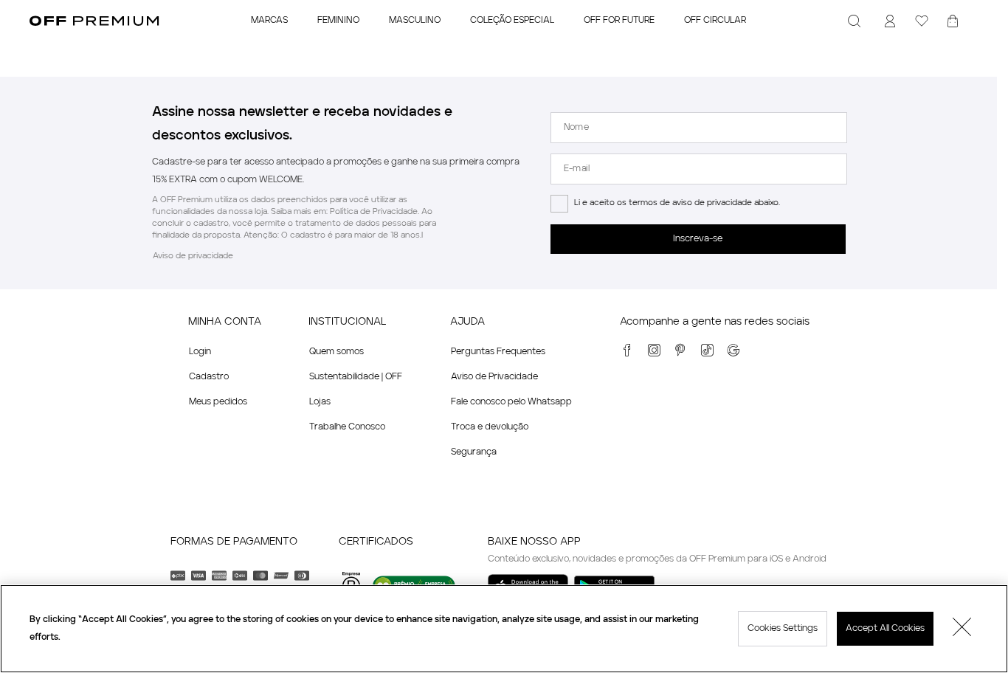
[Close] (962, 628)
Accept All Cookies (885, 628)
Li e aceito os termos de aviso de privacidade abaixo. (677, 203)
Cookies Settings (783, 628)
